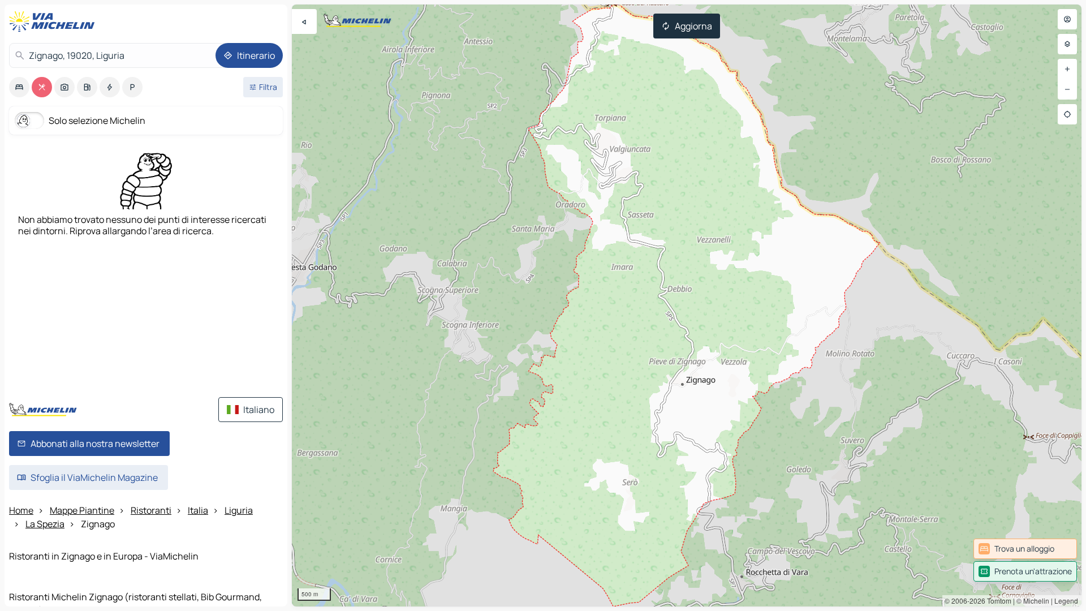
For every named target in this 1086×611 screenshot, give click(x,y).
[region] (686, 305)
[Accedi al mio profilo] (1067, 19)
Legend (1066, 600)
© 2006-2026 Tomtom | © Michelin (997, 600)
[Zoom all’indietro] (1067, 89)
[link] (1025, 549)
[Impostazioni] (1067, 44)
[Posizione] (1067, 114)
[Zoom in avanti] (1067, 69)
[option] (19, 87)
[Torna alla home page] (54, 21)
